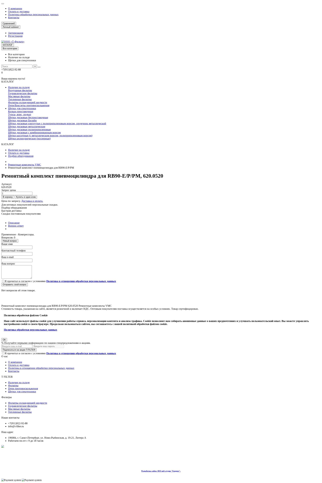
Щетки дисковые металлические (26, 126)
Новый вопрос (10, 241)
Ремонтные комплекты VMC (24, 164)
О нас (4, 356)
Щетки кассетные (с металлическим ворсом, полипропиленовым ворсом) (50, 135)
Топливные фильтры (20, 99)
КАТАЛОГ (8, 45)
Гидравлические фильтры (22, 93)
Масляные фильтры (19, 96)
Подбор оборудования (20, 156)
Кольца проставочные (20, 111)
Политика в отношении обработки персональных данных (41, 368)
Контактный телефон (13, 250)
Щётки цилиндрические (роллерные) (29, 138)
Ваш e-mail (7, 257)
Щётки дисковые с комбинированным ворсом (34, 132)
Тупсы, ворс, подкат (19, 114)
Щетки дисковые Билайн (22, 120)
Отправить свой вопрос (14, 284)
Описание (14, 222)
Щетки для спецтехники (22, 108)
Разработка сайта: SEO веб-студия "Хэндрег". (161, 471)
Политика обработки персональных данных (33, 14)
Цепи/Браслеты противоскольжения (28, 105)
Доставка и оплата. (32, 201)
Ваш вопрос (8, 263)
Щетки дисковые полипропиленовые (29, 129)
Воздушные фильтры (20, 90)
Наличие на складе (19, 87)
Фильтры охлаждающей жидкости (27, 102)
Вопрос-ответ (16, 225)
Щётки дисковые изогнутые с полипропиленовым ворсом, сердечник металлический (57, 123)
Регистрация (15, 35)
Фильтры (13, 385)
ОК (4, 340)
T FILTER (7, 376)
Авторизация (15, 32)
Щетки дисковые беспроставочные (28, 117)
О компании (15, 8)
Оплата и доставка (18, 11)
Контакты (13, 17)
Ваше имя (7, 244)
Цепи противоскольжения (23, 388)
